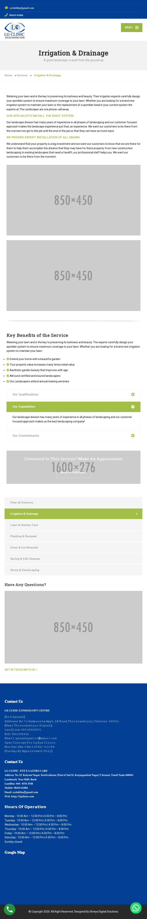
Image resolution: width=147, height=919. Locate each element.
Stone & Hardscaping (24, 570)
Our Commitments (25, 435)
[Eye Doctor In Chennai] (14, 30)
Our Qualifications (25, 394)
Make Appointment (73, 472)
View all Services (21, 502)
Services (22, 75)
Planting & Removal (23, 536)
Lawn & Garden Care (24, 525)
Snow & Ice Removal (24, 547)
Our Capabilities (23, 406)
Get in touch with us (20, 669)
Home (8, 75)
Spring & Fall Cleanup (25, 559)
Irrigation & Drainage (24, 513)
